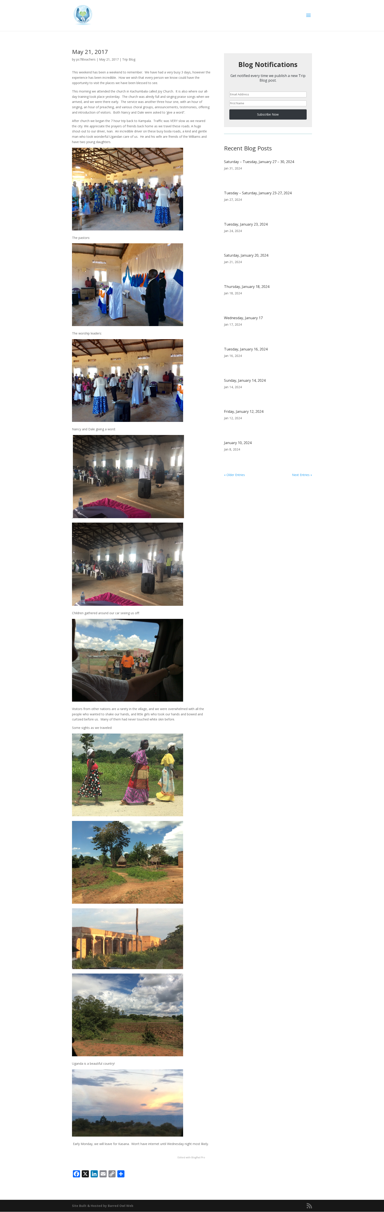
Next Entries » (302, 475)
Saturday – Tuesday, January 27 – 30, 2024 (259, 161)
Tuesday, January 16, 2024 (246, 349)
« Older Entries (234, 475)
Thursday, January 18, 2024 (246, 286)
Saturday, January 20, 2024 (246, 255)
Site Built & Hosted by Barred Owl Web (102, 1206)
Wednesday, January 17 (243, 317)
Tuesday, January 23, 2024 (246, 224)
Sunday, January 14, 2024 (245, 380)
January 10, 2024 (238, 442)
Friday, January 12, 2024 (243, 411)
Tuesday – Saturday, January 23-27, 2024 (258, 193)
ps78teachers (86, 59)
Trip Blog (128, 59)
